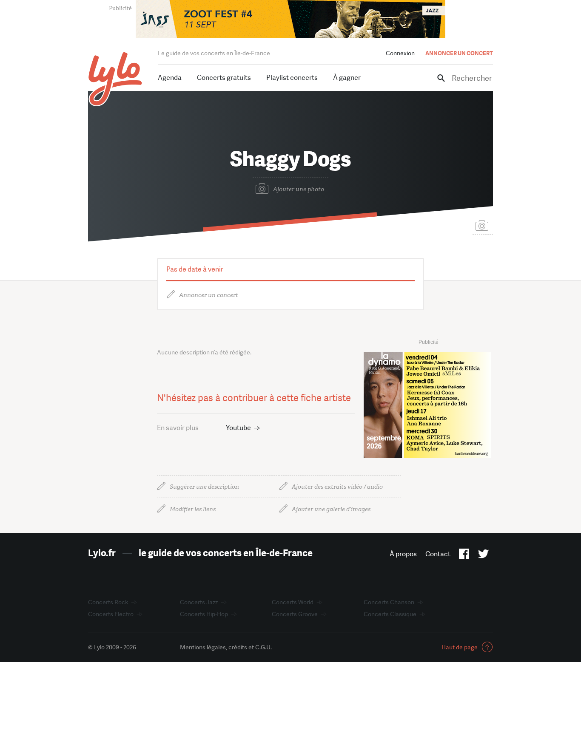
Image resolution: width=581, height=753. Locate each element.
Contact (437, 553)
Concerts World (292, 602)
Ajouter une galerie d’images (331, 509)
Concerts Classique (390, 614)
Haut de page (459, 647)
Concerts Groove (295, 614)
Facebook (464, 555)
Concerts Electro (111, 614)
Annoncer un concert (208, 295)
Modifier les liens (193, 509)
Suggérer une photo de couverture (483, 225)
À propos (403, 553)
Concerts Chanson (389, 602)
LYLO (115, 79)
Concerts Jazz (199, 602)
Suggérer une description (204, 487)
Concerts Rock (108, 602)
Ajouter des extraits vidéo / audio (337, 487)
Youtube (238, 427)
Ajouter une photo (298, 189)
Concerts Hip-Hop (204, 614)
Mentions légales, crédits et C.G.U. (226, 647)
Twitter (483, 555)
